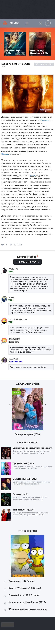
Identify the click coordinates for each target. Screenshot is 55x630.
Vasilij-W (13, 269)
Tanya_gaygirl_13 (17, 319)
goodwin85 (14, 339)
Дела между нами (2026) (25, 479)
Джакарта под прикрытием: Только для (32, 448)
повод (32, 175)
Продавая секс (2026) (23, 463)
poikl (11, 297)
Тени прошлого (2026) (23, 510)
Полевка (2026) (20, 494)
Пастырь (45, 120)
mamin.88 (13, 359)
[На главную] (13, 23)
